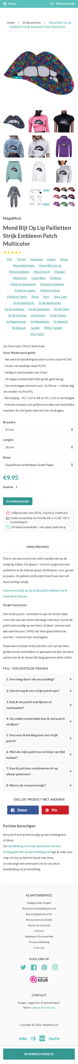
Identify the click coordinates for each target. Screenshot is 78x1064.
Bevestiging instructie (39, 914)
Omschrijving (37, 547)
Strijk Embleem (14, 309)
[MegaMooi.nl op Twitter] (23, 966)
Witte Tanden (53, 328)
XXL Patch (37, 334)
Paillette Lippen (24, 290)
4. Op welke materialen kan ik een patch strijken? (39, 721)
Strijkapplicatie (16, 321)
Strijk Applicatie (23, 303)
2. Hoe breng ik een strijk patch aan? (39, 691)
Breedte (9, 422)
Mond (64, 259)
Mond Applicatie (24, 265)
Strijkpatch (61, 321)
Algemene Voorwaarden (39, 936)
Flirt (9, 259)
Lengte (8, 439)
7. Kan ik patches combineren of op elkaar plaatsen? (39, 771)
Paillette (55, 278)
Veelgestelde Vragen (39, 902)
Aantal (8, 487)
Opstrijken (38, 278)
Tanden (35, 328)
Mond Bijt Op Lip (50, 265)
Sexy (46, 296)
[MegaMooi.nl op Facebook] (34, 966)
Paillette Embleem (52, 284)
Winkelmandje (65, 3)
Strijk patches (32, 22)
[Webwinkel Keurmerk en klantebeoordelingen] (39, 984)
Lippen (51, 259)
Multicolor (20, 278)
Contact (39, 930)
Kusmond (36, 259)
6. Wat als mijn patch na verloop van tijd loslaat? (39, 754)
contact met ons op (42, 1007)
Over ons (39, 947)
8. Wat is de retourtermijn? (39, 785)
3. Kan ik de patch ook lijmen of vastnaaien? (39, 705)
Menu (12, 3)
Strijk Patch (61, 309)
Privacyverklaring (39, 942)
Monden (59, 271)
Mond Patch (42, 271)
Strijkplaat (19, 328)
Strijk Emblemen (39, 309)
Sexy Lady (60, 296)
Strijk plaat (38, 315)
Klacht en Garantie (39, 925)
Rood (35, 296)
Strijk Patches (17, 315)
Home (11, 22)
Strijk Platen (58, 315)
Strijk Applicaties (50, 303)
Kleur (7, 457)
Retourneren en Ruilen (39, 919)
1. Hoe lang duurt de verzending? (39, 679)
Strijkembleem (40, 321)
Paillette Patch (17, 296)
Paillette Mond (50, 290)
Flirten (21, 259)
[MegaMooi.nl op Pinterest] (44, 966)
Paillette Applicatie (23, 284)
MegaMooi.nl (50, 1024)
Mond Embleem (19, 271)
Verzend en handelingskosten (39, 908)
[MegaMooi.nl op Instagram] (55, 966)
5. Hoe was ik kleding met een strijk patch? (39, 738)
